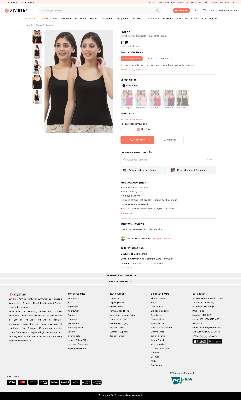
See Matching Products (133, 69)
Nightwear (38, 25)
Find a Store (156, 365)
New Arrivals (73, 298)
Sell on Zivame (210, 2)
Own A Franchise (159, 340)
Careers (155, 352)
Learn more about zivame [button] (119, 275)
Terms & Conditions (119, 311)
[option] (37, 37)
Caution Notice (116, 336)
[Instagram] (201, 336)
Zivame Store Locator (161, 327)
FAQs (153, 361)
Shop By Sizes (157, 319)
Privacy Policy (116, 306)
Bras (70, 302)
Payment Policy (117, 327)
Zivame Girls (74, 336)
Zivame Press (157, 331)
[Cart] (213, 10)
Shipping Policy (116, 302)
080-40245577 (207, 319)
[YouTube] (213, 336)
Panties (71, 315)
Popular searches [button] (119, 281)
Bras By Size (156, 315)
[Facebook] (194, 336)
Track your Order (117, 319)
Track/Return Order (166, 2)
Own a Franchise (227, 2)
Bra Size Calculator (160, 311)
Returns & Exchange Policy (122, 315)
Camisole (49, 25)
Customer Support (118, 331)
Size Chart (146, 129)
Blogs (151, 2)
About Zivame (158, 298)
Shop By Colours (159, 323)
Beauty (71, 331)
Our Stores (196, 2)
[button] (157, 10)
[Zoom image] (78, 81)
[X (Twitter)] (197, 336)
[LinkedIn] (216, 336)
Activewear (73, 311)
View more (126, 213)
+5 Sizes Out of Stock (131, 119)
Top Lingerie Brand (77, 348)
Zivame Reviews (159, 344)
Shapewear (73, 319)
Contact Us (183, 2)
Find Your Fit (157, 306)
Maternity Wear (75, 327)
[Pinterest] (205, 336)
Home (27, 25)
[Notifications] (196, 10)
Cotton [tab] (149, 58)
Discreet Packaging (118, 323)
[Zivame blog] (209, 336)
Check (210, 159)
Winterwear (73, 323)
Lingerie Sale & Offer (78, 340)
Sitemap (155, 356)
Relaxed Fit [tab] (164, 58)
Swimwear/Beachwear (79, 344)
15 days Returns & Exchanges (192, 170)
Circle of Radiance (160, 348)
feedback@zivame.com (210, 327)
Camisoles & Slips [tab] (131, 58)
